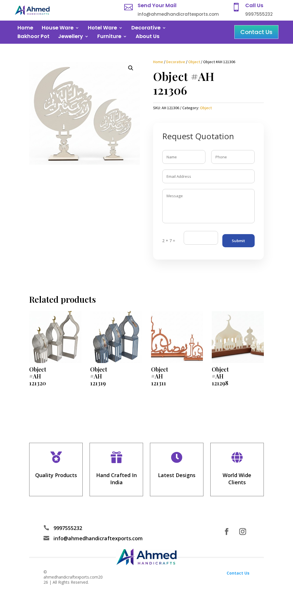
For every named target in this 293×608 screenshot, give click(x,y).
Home (25, 28)
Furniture (109, 37)
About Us (147, 37)
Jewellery (70, 37)
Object (194, 61)
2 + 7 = (168, 240)
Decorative (146, 28)
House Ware (58, 28)
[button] (131, 68)
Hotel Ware (102, 28)
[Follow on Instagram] (243, 532)
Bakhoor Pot (33, 37)
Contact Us (256, 32)
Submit (238, 240)
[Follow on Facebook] (226, 532)
